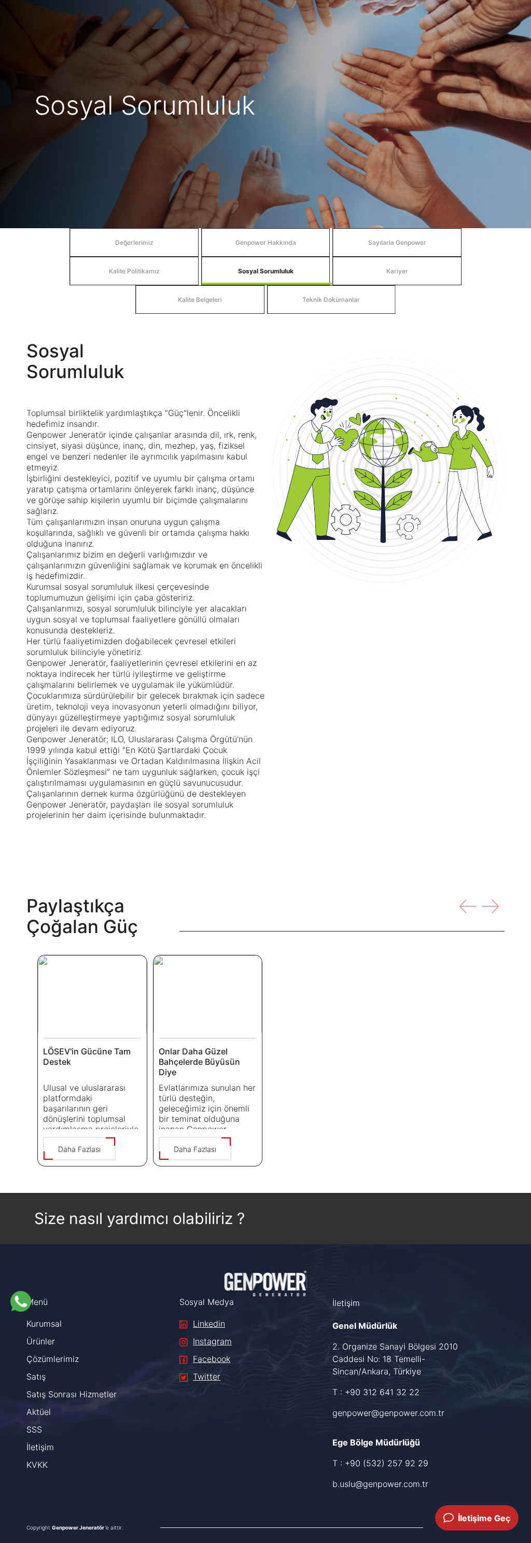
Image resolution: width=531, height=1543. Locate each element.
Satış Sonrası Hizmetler (71, 1394)
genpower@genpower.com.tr (388, 1413)
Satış (36, 1376)
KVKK (37, 1464)
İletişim (40, 1447)
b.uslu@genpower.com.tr (380, 1484)
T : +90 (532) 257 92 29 (380, 1463)
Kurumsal (44, 1323)
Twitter (206, 1376)
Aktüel (38, 1412)
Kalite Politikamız (134, 271)
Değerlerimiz (134, 242)
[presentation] (468, 906)
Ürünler (40, 1341)
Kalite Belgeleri (200, 299)
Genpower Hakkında (265, 242)
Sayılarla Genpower (397, 242)
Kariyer (397, 271)
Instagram (212, 1341)
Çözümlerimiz (52, 1359)
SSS (34, 1429)
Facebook (211, 1359)
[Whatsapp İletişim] (20, 1301)
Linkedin (209, 1323)
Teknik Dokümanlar (331, 299)
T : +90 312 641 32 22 (376, 1392)
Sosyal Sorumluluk (266, 271)
